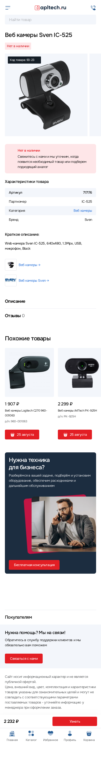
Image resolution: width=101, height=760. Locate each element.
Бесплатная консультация (34, 565)
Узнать (75, 721)
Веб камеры (83, 210)
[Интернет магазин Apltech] (50, 8)
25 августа (25, 434)
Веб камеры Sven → (34, 280)
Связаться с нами (24, 658)
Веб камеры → (29, 265)
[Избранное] (48, 353)
